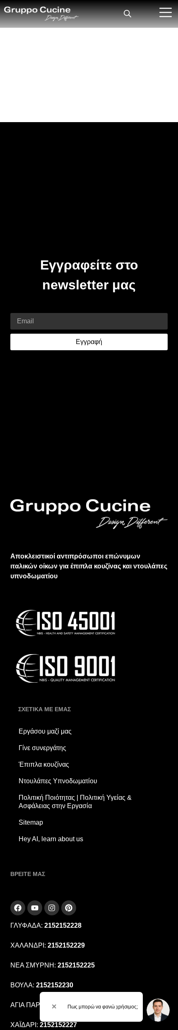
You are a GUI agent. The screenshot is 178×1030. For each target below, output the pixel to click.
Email (18, 307)
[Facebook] (17, 907)
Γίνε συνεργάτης (42, 747)
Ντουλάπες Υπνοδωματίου (58, 781)
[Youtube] (34, 907)
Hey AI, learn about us (51, 838)
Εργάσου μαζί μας (45, 731)
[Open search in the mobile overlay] (127, 14)
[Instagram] (51, 907)
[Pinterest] (68, 907)
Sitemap (31, 822)
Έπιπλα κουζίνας (44, 764)
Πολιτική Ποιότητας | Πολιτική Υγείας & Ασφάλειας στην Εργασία (75, 801)
